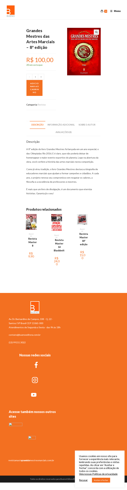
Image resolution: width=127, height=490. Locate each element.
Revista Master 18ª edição (83, 239)
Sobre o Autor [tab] (87, 125)
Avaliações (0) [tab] (63, 132)
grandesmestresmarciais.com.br (37, 460)
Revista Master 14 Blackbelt (59, 245)
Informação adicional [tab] (61, 125)
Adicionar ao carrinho (34, 88)
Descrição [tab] (37, 125)
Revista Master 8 (32, 242)
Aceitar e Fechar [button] (101, 480)
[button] (96, 32)
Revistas (42, 104)
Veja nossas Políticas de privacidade (98, 474)
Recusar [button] (83, 480)
